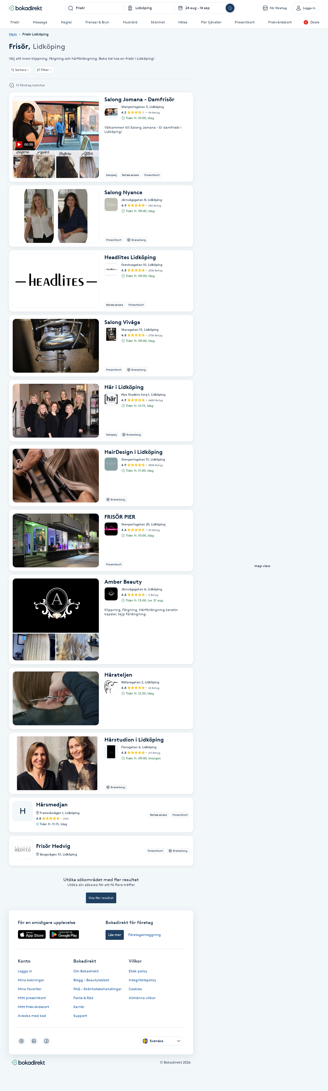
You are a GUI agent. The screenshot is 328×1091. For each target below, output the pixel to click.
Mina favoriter (30, 989)
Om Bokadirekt (86, 971)
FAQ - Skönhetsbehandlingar (97, 989)
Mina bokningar (31, 980)
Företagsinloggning (144, 935)
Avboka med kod (32, 1016)
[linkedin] (33, 1041)
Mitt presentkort (32, 998)
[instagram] (21, 1041)
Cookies (135, 989)
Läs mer (114, 935)
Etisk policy (138, 971)
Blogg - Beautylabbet (91, 980)
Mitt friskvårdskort (33, 1007)
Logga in (25, 971)
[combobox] (95, 8)
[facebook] (46, 1041)
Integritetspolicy (142, 980)
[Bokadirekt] (25, 8)
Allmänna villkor (142, 998)
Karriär (78, 1007)
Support (80, 1016)
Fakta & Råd (83, 998)
